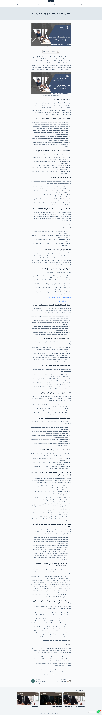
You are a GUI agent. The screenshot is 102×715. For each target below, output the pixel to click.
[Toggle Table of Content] (57, 52)
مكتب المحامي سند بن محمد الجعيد (76, 5)
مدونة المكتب (45, 4)
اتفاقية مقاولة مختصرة (57, 706)
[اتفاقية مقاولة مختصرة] (51, 698)
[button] (99, 712)
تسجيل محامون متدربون (52, 4)
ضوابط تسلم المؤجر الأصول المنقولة (63, 301)
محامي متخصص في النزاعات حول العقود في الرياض (59, 297)
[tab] (51, 640)
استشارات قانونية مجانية (61, 4)
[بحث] (17, 4)
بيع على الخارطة (35, 706)
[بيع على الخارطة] (28, 698)
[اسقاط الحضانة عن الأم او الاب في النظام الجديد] (74, 698)
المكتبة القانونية (39, 4)
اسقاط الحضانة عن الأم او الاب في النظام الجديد (75, 706)
